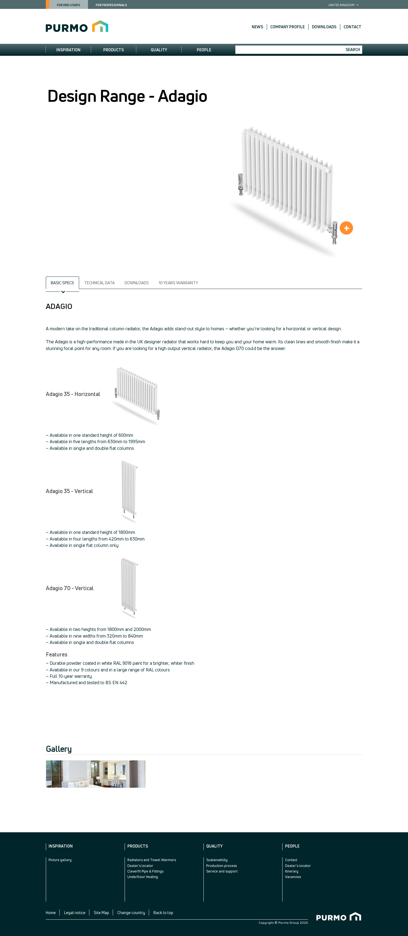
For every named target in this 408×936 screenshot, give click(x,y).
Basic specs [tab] (62, 282)
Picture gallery (60, 859)
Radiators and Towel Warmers (151, 859)
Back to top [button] (163, 912)
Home (51, 912)
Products (113, 49)
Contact (352, 26)
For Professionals (111, 5)
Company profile (287, 26)
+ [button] (346, 228)
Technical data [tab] (99, 282)
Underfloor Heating (142, 876)
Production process (221, 865)
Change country (131, 912)
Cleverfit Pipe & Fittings (145, 871)
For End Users (68, 5)
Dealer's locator (140, 865)
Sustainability (217, 859)
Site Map (101, 912)
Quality (159, 49)
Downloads (324, 26)
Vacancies (293, 876)
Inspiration (68, 49)
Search (353, 49)
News (257, 26)
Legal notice (74, 912)
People (204, 49)
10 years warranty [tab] (178, 282)
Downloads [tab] (137, 282)
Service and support (222, 871)
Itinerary (291, 871)
